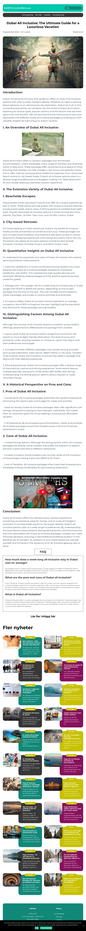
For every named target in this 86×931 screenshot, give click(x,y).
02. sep (71, 685)
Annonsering (27, 15)
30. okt (30, 685)
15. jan (30, 875)
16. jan (71, 827)
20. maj (30, 755)
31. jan (71, 637)
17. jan (30, 803)
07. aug (71, 731)
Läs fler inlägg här (43, 616)
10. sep (71, 709)
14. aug (30, 731)
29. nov (71, 661)
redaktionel (78, 32)
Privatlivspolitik (46, 928)
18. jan (71, 755)
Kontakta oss (58, 15)
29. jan (30, 661)
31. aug (30, 709)
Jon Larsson (26, 32)
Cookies (47, 15)
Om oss (38, 15)
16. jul (30, 637)
